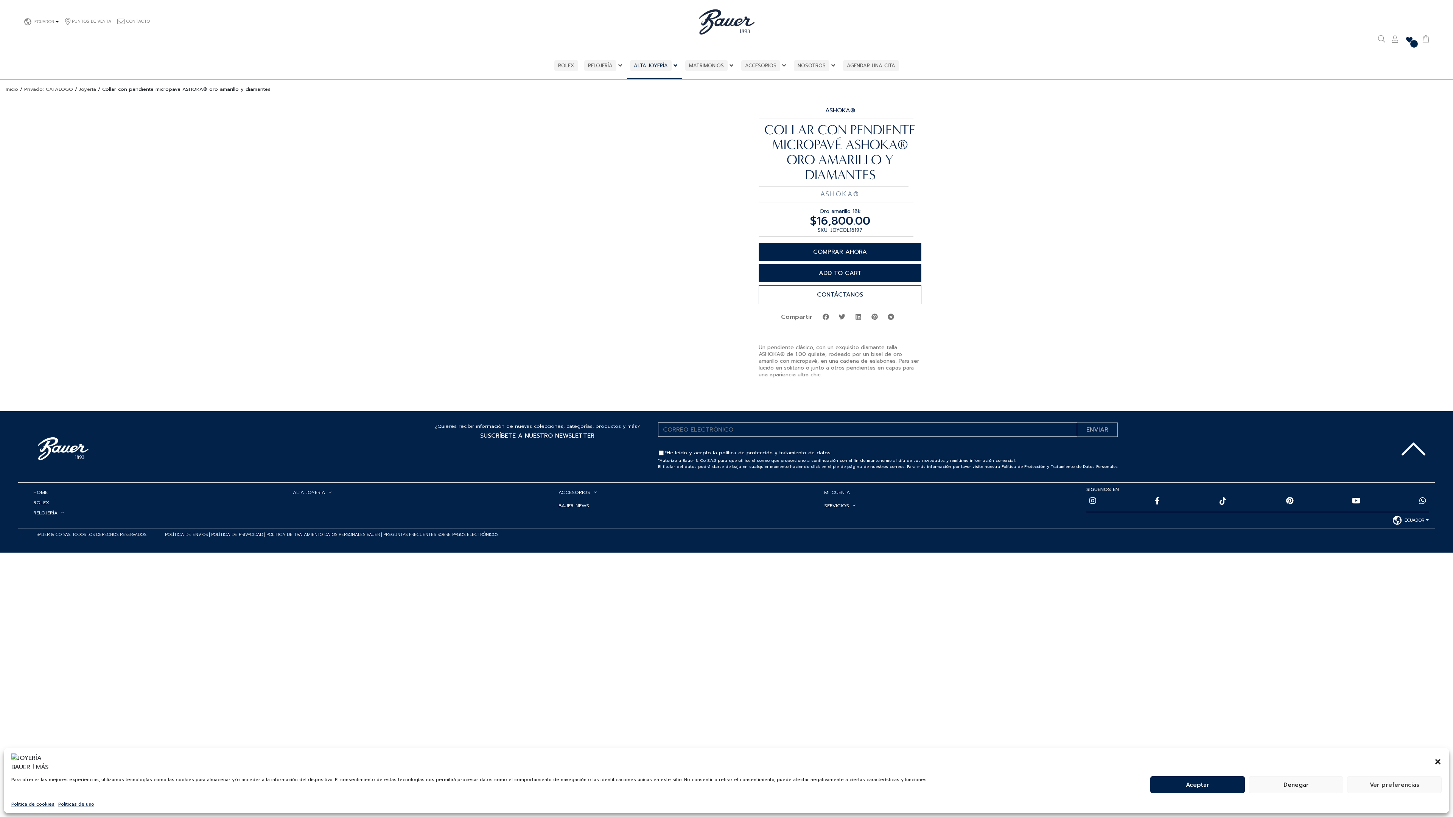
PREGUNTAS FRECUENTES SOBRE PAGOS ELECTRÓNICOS (440, 534)
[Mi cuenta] (1395, 40)
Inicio (12, 89)
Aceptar (1197, 785)
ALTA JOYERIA (309, 492)
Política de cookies (32, 804)
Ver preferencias (1394, 785)
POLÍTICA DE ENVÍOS (186, 534)
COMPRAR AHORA (840, 251)
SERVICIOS (836, 505)
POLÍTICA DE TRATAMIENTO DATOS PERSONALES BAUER (323, 534)
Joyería (87, 89)
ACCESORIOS (574, 492)
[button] (1438, 761)
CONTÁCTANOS (840, 294)
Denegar (1296, 785)
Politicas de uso (76, 804)
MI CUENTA (837, 492)
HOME (40, 492)
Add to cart (840, 273)
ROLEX (41, 502)
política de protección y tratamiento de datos (775, 452)
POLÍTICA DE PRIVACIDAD (237, 534)
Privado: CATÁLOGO (48, 89)
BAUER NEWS (573, 505)
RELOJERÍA (45, 512)
